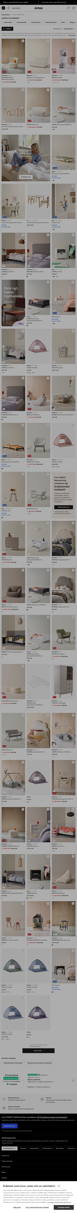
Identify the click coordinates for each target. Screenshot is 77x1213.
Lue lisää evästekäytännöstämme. (59, 1202)
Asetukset (17, 1207)
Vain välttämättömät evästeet (37, 1207)
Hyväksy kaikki (64, 1207)
